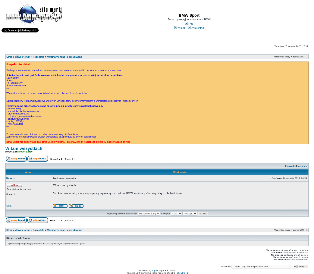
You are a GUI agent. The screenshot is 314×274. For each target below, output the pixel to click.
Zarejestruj (197, 27)
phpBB (155, 270)
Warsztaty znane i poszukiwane (64, 57)
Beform (10, 178)
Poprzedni (290, 166)
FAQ (190, 24)
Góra (9, 206)
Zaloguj (181, 27)
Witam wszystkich (23, 148)
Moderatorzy (25, 151)
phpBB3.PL (182, 273)
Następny (302, 166)
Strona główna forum (18, 57)
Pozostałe (38, 57)
